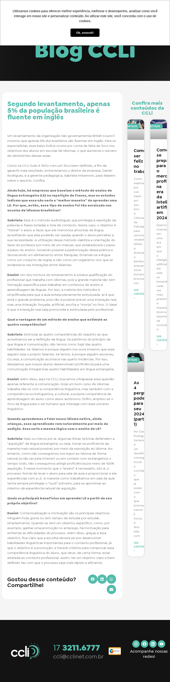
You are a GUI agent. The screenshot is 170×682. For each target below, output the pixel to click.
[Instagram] (136, 644)
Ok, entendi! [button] (85, 32)
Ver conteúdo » (140, 294)
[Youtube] (161, 644)
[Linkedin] (153, 644)
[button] (92, 579)
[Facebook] (144, 644)
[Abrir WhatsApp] (159, 671)
